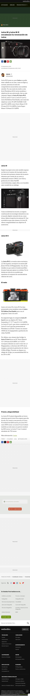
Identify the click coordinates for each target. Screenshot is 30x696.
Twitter (5, 61)
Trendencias (5, 667)
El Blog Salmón (19, 667)
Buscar (28, 623)
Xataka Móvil (5, 639)
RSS (20, 583)
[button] (9, 74)
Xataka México (5, 679)
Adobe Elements (6, 612)
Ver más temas (6, 617)
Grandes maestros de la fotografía (21, 608)
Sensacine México (19, 681)
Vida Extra (17, 639)
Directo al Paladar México (8, 685)
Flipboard (8, 61)
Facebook (2, 61)
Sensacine (18, 647)
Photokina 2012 (23, 439)
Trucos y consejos (20, 596)
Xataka (3, 637)
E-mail (11, 61)
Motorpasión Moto (19, 659)
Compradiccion (5, 671)
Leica (15, 435)
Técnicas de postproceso (8, 602)
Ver (16, 509)
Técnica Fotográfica (7, 607)
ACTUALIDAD (4, 5)
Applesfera (4, 641)
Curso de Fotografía (20, 604)
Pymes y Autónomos (20, 669)
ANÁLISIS (12, 5)
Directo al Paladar (6, 657)
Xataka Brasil (5, 681)
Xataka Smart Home (6, 643)
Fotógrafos (4, 599)
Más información (24, 694)
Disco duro (5, 24)
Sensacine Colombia (20, 683)
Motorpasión (18, 657)
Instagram (17, 583)
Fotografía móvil (19, 599)
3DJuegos (17, 637)
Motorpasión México (20, 685)
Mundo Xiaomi (5, 646)
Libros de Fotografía (7, 604)
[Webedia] (26, 1)
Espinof (17, 649)
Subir (24, 629)
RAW (16, 612)
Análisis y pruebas (6, 596)
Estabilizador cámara (17, 576)
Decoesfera (4, 669)
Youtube (14, 583)
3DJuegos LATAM (19, 679)
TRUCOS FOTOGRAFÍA (22, 5)
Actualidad (10, 439)
